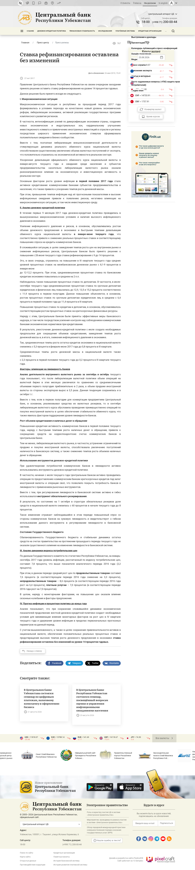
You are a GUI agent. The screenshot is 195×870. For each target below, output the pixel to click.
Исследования (105, 31)
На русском (150, 3)
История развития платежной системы (70, 865)
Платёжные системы (125, 31)
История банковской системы (66, 861)
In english (163, 3)
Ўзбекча (137, 3)
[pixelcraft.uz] (160, 859)
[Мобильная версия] (33, 3)
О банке (30, 31)
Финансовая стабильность (82, 31)
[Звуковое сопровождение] (27, 3)
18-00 (146, 22)
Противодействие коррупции (32, 865)
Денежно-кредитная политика (51, 31)
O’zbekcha (125, 3)
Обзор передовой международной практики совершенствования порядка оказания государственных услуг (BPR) (106, 830)
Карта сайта (25, 857)
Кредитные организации (149, 31)
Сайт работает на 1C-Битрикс (130, 861)
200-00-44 (164, 22)
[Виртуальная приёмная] (46, 3)
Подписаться (166, 823)
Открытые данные (28, 861)
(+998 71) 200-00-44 (72, 844)
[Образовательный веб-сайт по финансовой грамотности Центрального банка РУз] (151, 164)
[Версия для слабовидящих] (20, 3)
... (166, 31)
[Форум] (39, 3)
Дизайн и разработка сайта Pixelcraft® (126, 858)
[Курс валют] (59, 3)
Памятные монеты (61, 857)
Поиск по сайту (26, 853)
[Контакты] (52, 3)
